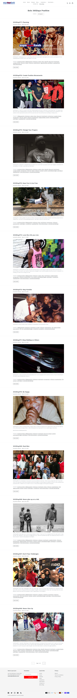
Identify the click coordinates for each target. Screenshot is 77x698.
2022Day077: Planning (21, 22)
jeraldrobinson (37, 63)
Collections (41, 679)
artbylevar (40, 540)
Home (40, 673)
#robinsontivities (21, 61)
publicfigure (50, 63)
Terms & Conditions (59, 675)
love (32, 277)
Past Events (41, 681)
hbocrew (23, 63)
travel (36, 651)
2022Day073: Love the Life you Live (26, 235)
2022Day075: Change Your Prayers (25, 130)
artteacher (45, 594)
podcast (42, 170)
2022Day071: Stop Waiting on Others (26, 340)
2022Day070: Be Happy (21, 392)
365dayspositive (28, 61)
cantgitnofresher (16, 63)
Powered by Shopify (20, 695)
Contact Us (41, 683)
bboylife (46, 61)
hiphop (26, 63)
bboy (43, 61)
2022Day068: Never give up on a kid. (26, 499)
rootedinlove (28, 223)
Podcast (41, 676)
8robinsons (35, 61)
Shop (40, 678)
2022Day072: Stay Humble (22, 289)
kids (52, 327)
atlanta (39, 61)
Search (56, 673)
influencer (31, 63)
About (40, 675)
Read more (16, 67)
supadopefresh (56, 63)
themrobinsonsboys (17, 64)
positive (47, 117)
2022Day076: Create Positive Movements (27, 75)
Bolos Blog (41, 684)
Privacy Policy (58, 676)
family (45, 486)
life (20, 328)
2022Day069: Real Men (21, 446)
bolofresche (56, 61)
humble (37, 327)
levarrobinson (16, 328)
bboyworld (51, 61)
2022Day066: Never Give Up (23, 608)
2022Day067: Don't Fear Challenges (26, 554)
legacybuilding (44, 63)
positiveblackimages (54, 117)
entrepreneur (16, 117)
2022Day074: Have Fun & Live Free (25, 183)
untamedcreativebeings (31, 118)
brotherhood (50, 116)
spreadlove (41, 328)
